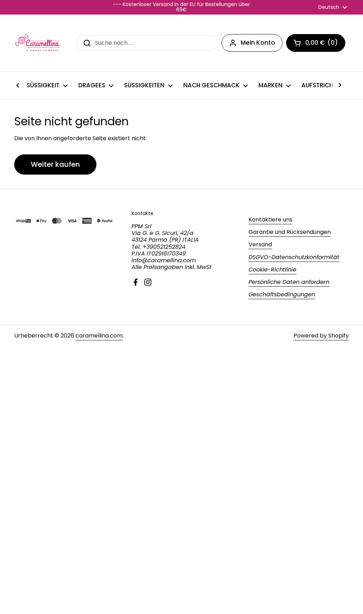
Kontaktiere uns (270, 219)
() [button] (325, 44)
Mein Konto (258, 42)
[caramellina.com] (37, 43)
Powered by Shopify (321, 335)
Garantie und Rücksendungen (289, 232)
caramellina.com (99, 335)
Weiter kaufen (55, 164)
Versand (260, 244)
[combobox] (147, 42)
